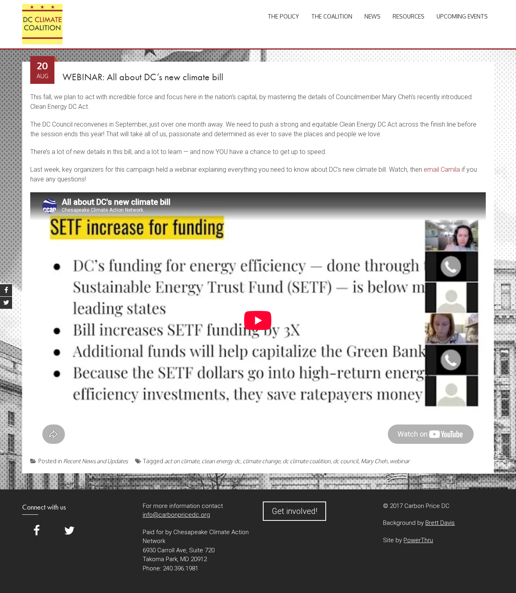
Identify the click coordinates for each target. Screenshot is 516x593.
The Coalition (331, 16)
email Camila (442, 169)
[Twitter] (69, 530)
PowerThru (418, 540)
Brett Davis (440, 522)
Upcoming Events (462, 16)
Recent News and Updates (95, 461)
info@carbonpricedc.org (176, 514)
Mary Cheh (374, 461)
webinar (400, 461)
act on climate (181, 461)
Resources (408, 16)
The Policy (283, 16)
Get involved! (294, 511)
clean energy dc (221, 461)
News (372, 16)
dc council (345, 461)
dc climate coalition (307, 461)
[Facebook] (36, 530)
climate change (261, 461)
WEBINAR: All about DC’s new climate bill (142, 77)
